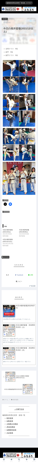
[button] (19, 76)
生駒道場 (9, 421)
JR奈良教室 (10, 427)
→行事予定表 (19, 409)
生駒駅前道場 (11, 430)
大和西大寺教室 (12, 424)
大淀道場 (9, 433)
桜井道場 (6, 257)
